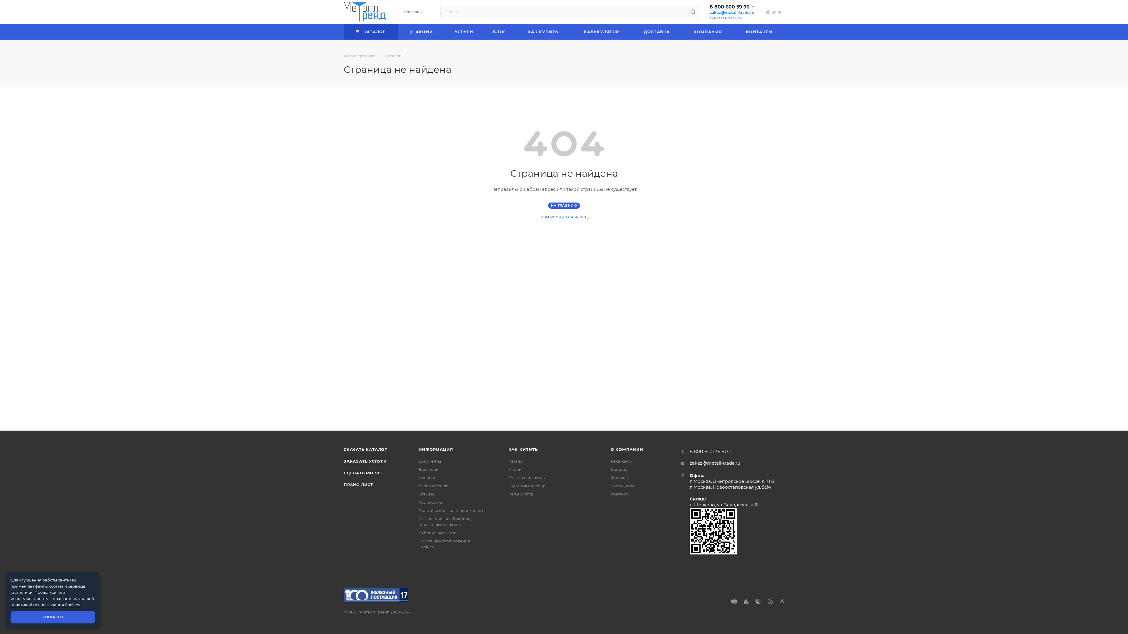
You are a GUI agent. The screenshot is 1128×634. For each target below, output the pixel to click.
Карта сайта (430, 502)
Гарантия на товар (526, 485)
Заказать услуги (365, 461)
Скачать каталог (365, 449)
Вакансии (429, 469)
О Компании (627, 449)
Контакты (620, 494)
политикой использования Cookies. (46, 604)
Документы (430, 461)
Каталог (516, 461)
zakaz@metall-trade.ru (732, 12)
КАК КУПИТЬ (523, 449)
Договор (619, 469)
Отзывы (426, 494)
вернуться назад (569, 217)
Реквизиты (621, 461)
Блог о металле (433, 485)
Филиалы (620, 477)
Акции (515, 469)
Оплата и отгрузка (526, 477)
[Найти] (693, 12)
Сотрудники (623, 485)
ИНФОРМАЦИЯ (436, 449)
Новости (427, 477)
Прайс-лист (358, 484)
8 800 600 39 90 (730, 7)
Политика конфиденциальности (451, 510)
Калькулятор (521, 494)
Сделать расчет (363, 473)
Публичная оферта (437, 532)
